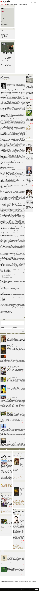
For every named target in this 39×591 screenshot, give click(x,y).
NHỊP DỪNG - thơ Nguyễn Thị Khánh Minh (28, 129)
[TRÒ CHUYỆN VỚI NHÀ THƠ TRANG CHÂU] (16, 519)
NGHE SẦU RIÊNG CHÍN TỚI (11, 376)
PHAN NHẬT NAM (21, 548)
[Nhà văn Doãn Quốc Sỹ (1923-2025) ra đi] (29, 192)
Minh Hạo (8, 347)
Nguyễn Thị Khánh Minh (30, 130)
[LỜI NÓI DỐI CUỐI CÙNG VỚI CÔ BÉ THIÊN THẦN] (3, 338)
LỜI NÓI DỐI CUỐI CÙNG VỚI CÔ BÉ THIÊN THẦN (18, 454)
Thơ (1, 493)
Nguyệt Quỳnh (16, 478)
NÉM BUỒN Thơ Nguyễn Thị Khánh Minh (28, 132)
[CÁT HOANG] (3, 426)
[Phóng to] (2, 76)
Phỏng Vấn (14, 509)
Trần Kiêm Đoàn (9, 378)
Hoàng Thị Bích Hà (9, 368)
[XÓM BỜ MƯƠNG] (3, 413)
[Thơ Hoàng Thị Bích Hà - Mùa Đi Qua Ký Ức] (3, 371)
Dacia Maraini (2, 31)
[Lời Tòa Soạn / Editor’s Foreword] (29, 80)
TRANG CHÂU (20, 514)
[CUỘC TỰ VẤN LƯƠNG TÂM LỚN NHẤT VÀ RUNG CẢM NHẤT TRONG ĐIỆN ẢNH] (3, 356)
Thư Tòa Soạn (28, 74)
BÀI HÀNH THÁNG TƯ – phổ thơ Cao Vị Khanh (29, 136)
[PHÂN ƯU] (29, 170)
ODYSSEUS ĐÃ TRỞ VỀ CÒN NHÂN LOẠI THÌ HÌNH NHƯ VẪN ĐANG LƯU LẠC (18, 484)
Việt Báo (29, 195)
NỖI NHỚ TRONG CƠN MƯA (29, 106)
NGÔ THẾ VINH (9, 398)
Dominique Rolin (3, 35)
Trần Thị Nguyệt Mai (17, 514)
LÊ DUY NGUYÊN (30, 107)
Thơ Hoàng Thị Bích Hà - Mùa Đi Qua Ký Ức (13, 366)
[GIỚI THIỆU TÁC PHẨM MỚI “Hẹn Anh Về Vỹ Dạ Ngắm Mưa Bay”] (4, 569)
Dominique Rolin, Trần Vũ (4, 36)
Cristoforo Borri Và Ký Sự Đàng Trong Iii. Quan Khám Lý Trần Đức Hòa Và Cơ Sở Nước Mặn (6, 487)
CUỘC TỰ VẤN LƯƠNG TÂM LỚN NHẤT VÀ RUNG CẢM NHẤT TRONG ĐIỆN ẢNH (18, 501)
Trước (21, 317)
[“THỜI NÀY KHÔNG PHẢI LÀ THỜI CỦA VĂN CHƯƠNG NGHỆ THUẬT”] (3, 440)
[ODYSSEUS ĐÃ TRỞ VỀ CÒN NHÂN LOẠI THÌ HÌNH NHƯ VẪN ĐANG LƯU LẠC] (3, 349)
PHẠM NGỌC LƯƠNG (10, 412)
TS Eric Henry (13, 555)
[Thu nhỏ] (0, 76)
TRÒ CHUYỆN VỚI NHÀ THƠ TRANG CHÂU (18, 512)
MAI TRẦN (17, 546)
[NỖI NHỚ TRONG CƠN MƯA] (29, 113)
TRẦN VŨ (18, 548)
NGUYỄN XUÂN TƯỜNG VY (4, 79)
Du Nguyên (2, 37)
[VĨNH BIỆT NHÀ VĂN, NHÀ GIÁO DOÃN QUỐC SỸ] (29, 149)
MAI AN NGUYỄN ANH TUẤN (11, 336)
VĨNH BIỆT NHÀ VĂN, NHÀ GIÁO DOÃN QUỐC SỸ (29, 144)
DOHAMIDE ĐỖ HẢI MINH (4, 34)
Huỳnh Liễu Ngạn (9, 386)
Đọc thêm (23, 352)
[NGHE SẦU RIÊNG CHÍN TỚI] (3, 379)
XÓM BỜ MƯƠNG (9, 410)
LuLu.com (12, 60)
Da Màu (2, 30)
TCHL (29, 152)
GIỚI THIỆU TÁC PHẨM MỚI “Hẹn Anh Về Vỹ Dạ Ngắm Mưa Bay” (10, 565)
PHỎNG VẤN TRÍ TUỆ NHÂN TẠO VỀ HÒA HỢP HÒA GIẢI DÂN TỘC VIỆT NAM (18, 543)
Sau (23, 317)
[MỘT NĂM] (3, 389)
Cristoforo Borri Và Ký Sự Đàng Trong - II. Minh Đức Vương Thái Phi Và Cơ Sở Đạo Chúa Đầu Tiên (6, 490)
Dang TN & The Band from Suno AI (5, 33)
